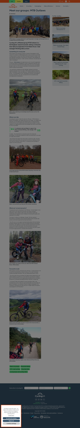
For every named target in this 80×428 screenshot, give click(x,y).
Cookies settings (11, 423)
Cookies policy (11, 415)
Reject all (11, 421)
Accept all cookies (11, 418)
